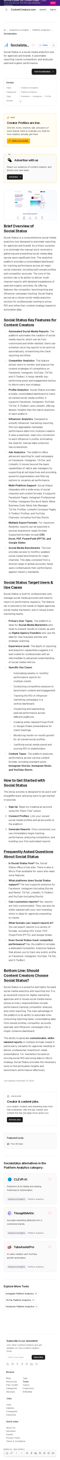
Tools (26, 1381)
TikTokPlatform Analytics (20, 1300)
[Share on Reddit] (44, 1453)
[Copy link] (11, 1453)
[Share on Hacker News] (40, 1453)
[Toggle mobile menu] (6, 9)
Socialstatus (10, 33)
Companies (11, 1411)
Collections (28, 1388)
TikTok (48, 96)
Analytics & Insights (19, 30)
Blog (8, 1378)
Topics (26, 1385)
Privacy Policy (13, 1437)
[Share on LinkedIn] (36, 1453)
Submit (9, 1434)
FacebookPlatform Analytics (21, 1306)
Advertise (11, 1431)
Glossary (10, 1391)
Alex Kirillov (19, 1449)
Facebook (25, 96)
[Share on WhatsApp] (48, 1453)
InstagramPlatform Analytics (21, 1293)
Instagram (37, 96)
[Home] (7, 1453)
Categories (11, 1388)
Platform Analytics (41, 30)
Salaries (10, 1408)
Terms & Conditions (16, 1441)
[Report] (53, 45)
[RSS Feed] (8, 1364)
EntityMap (27, 1391)
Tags (25, 1378)
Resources (11, 1381)
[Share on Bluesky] (53, 1453)
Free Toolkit (12, 1385)
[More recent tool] (16, 1453)
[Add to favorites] (34, 45)
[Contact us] (12, 1364)
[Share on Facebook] (31, 1453)
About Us (10, 1427)
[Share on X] (27, 1453)
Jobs (8, 1404)
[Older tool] (21, 1453)
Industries (11, 1414)
